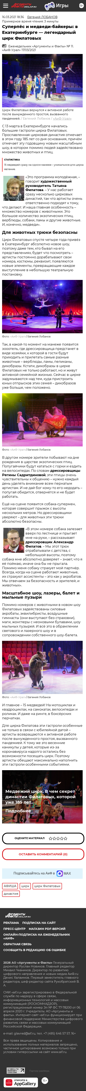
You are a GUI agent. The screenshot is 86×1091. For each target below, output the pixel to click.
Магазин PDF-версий (47, 929)
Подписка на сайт (39, 923)
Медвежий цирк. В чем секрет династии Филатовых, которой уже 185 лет (40, 797)
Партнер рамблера (39, 1071)
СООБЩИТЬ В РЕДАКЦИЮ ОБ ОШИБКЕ (34, 950)
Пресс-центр (14, 929)
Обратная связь (17, 944)
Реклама (11, 923)
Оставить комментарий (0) (43, 854)
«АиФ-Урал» (62, 118)
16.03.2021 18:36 (13, 17)
